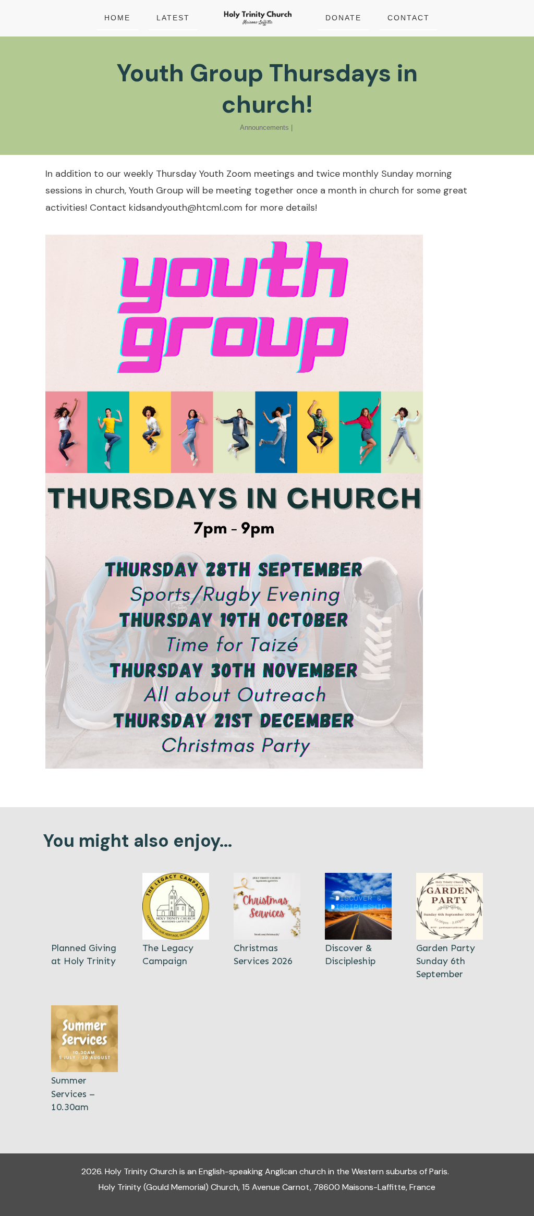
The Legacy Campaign (175, 927)
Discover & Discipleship (358, 927)
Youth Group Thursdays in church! (267, 88)
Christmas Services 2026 (267, 927)
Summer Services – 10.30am (84, 1059)
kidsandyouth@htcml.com (185, 207)
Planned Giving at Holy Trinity (84, 927)
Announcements (264, 127)
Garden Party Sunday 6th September (449, 927)
